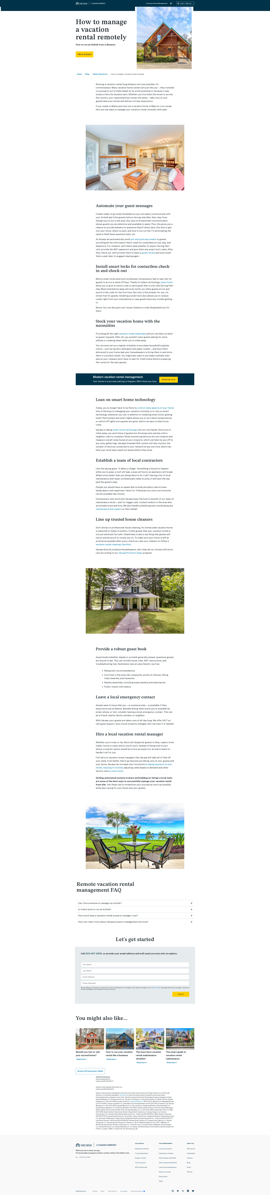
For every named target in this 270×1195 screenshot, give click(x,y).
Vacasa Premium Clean (130, 553)
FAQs (161, 1181)
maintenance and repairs (108, 509)
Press (189, 1167)
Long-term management (168, 1167)
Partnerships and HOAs (167, 1158)
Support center (140, 1158)
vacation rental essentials (132, 333)
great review (148, 252)
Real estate (163, 1176)
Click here (123, 1095)
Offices (189, 1172)
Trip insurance (140, 1162)
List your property (165, 1149)
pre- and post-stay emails (143, 239)
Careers (190, 1158)
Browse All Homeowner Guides (90, 1071)
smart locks (167, 282)
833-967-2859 (94, 953)
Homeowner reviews (166, 1153)
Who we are (191, 1149)
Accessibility (123, 1191)
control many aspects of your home (155, 408)
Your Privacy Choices (136, 1191)
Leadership (191, 1153)
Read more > (82, 1059)
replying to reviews (113, 767)
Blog (188, 1162)
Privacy (102, 1191)
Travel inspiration (141, 1153)
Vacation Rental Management (157, 3)
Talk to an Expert (84, 54)
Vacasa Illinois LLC (137, 1101)
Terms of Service (112, 1191)
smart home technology (125, 429)
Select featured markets (168, 1162)
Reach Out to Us (168, 380)
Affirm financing (141, 1167)
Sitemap (95, 1191)
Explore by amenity (142, 1149)
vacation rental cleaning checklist (113, 544)
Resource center (165, 1172)
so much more (116, 771)
